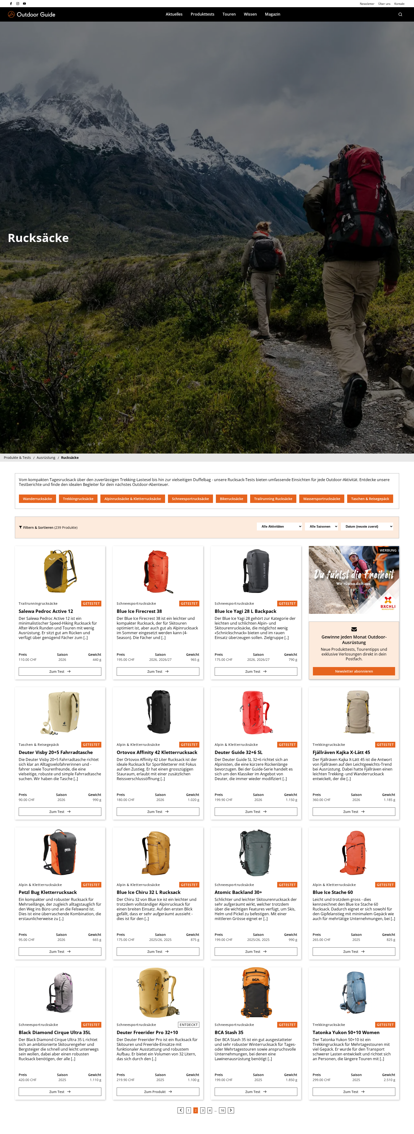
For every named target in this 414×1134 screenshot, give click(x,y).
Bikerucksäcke (231, 498)
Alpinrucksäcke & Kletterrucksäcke (132, 498)
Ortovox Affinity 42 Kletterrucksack (157, 752)
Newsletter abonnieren (354, 671)
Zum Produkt (155, 1091)
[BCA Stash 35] (256, 992)
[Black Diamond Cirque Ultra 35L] (60, 992)
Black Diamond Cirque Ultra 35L (55, 1032)
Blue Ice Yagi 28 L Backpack (245, 611)
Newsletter (367, 4)
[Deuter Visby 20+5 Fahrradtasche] (60, 712)
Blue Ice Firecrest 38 (139, 611)
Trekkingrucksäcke (78, 498)
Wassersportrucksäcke (321, 498)
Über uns (384, 4)
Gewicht (94, 654)
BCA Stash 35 (229, 1032)
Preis (23, 654)
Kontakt (399, 4)
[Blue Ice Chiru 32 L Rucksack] (158, 852)
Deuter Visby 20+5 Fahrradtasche (56, 752)
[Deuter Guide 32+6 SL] (256, 712)
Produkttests (202, 14)
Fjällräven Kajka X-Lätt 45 (341, 752)
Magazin (272, 14)
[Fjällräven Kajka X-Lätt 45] (354, 712)
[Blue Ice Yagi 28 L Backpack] (256, 571)
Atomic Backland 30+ (238, 892)
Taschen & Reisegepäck (370, 498)
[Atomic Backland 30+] (256, 852)
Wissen (250, 14)
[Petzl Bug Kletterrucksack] (60, 852)
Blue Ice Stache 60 (333, 892)
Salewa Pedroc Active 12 (46, 611)
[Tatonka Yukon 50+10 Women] (354, 992)
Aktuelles (174, 14)
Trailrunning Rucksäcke (273, 498)
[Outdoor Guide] (32, 14)
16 (222, 1110)
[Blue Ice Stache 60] (354, 852)
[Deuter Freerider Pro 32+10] (158, 992)
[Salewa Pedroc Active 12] (60, 571)
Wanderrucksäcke (37, 498)
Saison (62, 654)
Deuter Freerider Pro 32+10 (147, 1032)
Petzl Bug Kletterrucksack (48, 892)
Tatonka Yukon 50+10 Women (346, 1032)
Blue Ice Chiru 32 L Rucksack (149, 892)
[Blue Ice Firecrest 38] (158, 571)
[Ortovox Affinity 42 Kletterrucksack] (158, 712)
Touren (229, 14)
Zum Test (57, 671)
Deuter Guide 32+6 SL (239, 752)
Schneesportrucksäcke (190, 498)
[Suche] (400, 14)
